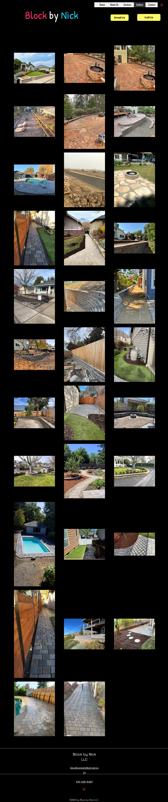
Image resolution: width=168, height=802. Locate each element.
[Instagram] (161, 4)
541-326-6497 (84, 781)
